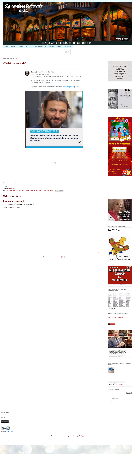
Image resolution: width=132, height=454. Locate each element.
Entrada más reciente (10, 252)
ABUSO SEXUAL (13, 190)
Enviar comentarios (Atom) (58, 257)
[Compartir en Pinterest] (62, 191)
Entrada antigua (99, 252)
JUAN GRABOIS (30, 190)
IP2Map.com (10, 431)
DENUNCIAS (22, 190)
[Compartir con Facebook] (61, 191)
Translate (120, 384)
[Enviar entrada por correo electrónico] (5, 186)
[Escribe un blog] (57, 191)
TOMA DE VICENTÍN (47, 190)
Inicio (55, 252)
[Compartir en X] (59, 191)
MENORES (39, 190)
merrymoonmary (65, 436)
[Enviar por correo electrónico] (56, 191)
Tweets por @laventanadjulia (115, 317)
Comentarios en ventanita (11, 182)
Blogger (82, 436)
